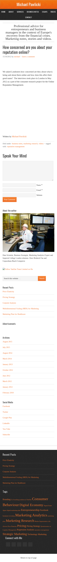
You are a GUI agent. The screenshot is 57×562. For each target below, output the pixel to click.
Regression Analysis (25, 530)
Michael (17, 57)
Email (38, 190)
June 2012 (6, 376)
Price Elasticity (8, 292)
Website (39, 195)
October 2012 (8, 370)
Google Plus (7, 418)
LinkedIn (6, 423)
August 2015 (7, 342)
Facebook (6, 406)
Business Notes (17, 144)
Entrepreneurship (30, 509)
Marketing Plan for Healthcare (14, 314)
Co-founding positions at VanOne (21, 499)
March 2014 (7, 359)
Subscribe (6, 435)
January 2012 (8, 387)
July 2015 (6, 347)
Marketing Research (30, 144)
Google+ (14, 544)
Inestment (6, 516)
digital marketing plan (13, 510)
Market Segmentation (41, 521)
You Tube (6, 429)
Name (38, 185)
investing (12, 516)
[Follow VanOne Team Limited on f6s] (18, 269)
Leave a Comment (28, 57)
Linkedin (19, 544)
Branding (6, 499)
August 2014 (7, 353)
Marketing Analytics (31, 515)
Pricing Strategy (9, 297)
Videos (41, 144)
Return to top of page (29, 558)
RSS (25, 544)
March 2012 (7, 381)
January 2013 (8, 364)
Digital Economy (31, 505)
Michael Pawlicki (29, 4)
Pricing (21, 525)
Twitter (5, 412)
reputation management (16, 147)
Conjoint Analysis (9, 303)
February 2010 (8, 393)
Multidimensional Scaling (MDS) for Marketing (21, 309)
